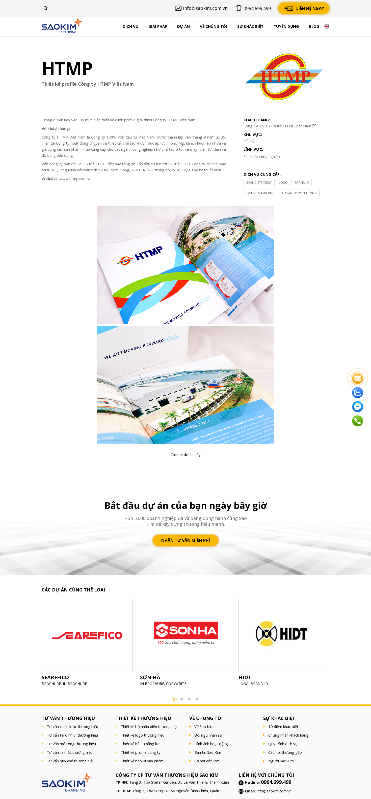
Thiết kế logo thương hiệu (142, 735)
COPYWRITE (176, 683)
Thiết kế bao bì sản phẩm (142, 760)
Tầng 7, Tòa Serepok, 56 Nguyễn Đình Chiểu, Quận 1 (177, 790)
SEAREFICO (55, 677)
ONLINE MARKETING (260, 193)
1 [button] (174, 699)
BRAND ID (302, 182)
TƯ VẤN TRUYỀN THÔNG (299, 193)
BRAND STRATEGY (259, 182)
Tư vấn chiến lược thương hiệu (72, 726)
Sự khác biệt (250, 26)
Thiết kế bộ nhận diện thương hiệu (149, 726)
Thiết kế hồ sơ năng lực (140, 743)
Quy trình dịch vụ (283, 743)
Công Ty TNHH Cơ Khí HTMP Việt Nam (278, 125)
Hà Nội (249, 140)
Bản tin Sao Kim (207, 752)
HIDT (244, 677)
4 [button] (196, 699)
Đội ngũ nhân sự (208, 735)
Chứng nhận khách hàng (288, 735)
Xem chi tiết (87, 648)
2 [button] (181, 699)
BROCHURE (51, 683)
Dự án (183, 26)
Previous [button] (34, 644)
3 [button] (189, 699)
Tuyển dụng (286, 26)
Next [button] (336, 644)
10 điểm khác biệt (283, 726)
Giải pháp (157, 26)
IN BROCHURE (75, 683)
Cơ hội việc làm (207, 760)
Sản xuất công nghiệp (262, 156)
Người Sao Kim (281, 760)
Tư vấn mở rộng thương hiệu (71, 743)
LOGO (283, 182)
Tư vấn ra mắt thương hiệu (70, 752)
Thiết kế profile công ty (141, 752)
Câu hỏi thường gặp (285, 752)
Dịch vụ (130, 26)
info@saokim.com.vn (274, 790)
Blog (314, 26)
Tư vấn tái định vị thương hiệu (72, 735)
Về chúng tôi (213, 26)
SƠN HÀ (150, 677)
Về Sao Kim (204, 726)
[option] (87, 644)
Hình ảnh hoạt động (211, 743)
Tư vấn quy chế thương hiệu (70, 760)
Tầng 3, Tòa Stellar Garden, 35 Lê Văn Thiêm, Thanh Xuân (179, 782)
